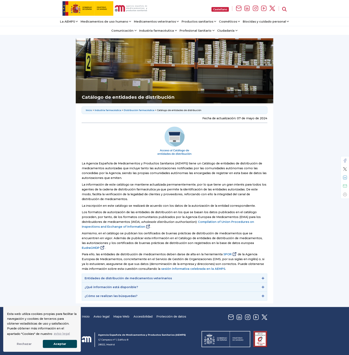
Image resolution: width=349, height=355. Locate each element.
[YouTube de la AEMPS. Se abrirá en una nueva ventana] (264, 8)
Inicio (89, 110)
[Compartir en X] (345, 169)
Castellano (220, 9)
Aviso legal (101, 316)
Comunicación (122, 30)
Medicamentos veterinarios (155, 21)
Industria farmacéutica (156, 30)
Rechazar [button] (24, 344)
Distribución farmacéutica (139, 110)
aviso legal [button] (62, 333)
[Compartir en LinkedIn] (345, 177)
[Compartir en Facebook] (345, 161)
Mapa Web (121, 316)
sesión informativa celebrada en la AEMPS (193, 269)
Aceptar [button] (60, 344)
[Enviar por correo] (345, 186)
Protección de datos (171, 316)
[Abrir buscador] (284, 9)
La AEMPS (67, 21)
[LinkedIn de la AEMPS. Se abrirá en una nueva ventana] (247, 8)
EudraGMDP (91, 248)
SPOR (227, 254)
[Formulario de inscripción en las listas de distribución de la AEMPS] (238, 8)
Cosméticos (228, 21)
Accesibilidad (143, 316)
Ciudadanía (225, 30)
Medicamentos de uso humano (104, 21)
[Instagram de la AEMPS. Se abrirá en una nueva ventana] (255, 8)
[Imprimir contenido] (345, 194)
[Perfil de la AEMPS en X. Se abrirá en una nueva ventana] (272, 8)
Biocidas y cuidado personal (264, 21)
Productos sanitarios (197, 21)
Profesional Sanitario (195, 30)
